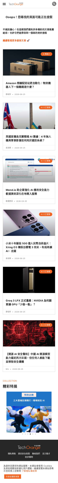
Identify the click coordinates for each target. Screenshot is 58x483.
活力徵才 (46, 453)
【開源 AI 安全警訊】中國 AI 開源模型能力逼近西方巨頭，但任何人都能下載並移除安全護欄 (28, 358)
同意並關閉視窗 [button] (12, 476)
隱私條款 (12, 453)
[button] (4, 4)
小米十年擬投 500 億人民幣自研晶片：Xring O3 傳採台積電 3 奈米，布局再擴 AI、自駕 (29, 247)
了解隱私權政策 (29, 471)
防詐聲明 (29, 457)
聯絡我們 (36, 453)
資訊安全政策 (24, 453)
